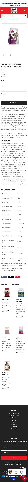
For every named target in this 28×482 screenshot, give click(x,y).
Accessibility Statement (16, 463)
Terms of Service (9, 464)
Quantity (3, 94)
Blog (14, 422)
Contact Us (14, 429)
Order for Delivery (14, 416)
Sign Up (14, 458)
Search (7, 463)
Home (2, 20)
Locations (14, 426)
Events (14, 420)
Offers (14, 418)
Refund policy (18, 464)
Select (2, 86)
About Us (14, 424)
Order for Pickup (14, 413)
